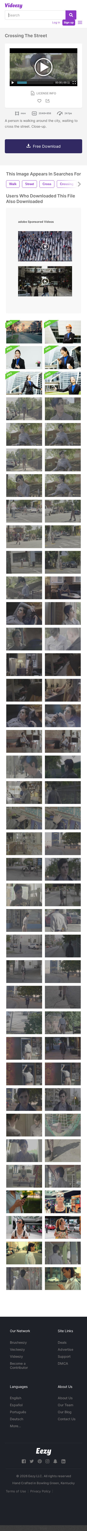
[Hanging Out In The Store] (24, 1176)
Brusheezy (18, 1342)
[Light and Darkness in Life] (63, 587)
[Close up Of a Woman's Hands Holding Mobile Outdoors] (24, 1201)
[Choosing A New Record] (24, 792)
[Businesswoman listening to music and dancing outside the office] (24, 383)
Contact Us (67, 1419)
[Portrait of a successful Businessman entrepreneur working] (63, 332)
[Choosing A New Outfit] (24, 894)
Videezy (16, 1356)
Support (64, 1356)
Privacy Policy (40, 1491)
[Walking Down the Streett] (63, 946)
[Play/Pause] (13, 82)
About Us (65, 1398)
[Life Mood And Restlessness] (24, 664)
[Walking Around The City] (24, 408)
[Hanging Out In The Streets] (24, 434)
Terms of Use (16, 1491)
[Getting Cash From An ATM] (24, 1048)
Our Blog (65, 1412)
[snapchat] (55, 1461)
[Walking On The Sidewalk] (24, 920)
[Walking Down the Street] (63, 767)
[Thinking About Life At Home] (24, 613)
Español (16, 1405)
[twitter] (31, 1461)
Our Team (65, 1405)
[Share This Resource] (48, 101)
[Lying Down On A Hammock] (63, 1125)
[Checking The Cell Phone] (24, 485)
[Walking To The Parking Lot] (63, 1022)
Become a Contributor (19, 1365)
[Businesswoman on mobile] (63, 357)
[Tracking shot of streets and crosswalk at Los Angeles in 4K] (24, 332)
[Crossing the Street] (24, 946)
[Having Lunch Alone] (24, 741)
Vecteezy (17, 1349)
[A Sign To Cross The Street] (63, 920)
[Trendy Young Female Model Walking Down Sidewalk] (24, 1278)
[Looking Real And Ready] (24, 1125)
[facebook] (24, 1461)
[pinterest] (40, 1461)
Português (18, 1412)
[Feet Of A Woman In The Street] (63, 1150)
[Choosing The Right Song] (63, 664)
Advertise (65, 1349)
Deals (62, 1342)
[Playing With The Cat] (63, 715)
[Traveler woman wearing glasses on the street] (63, 1201)
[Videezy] (13, 5)
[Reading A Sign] (24, 767)
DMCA (63, 1363)
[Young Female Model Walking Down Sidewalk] (63, 1176)
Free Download (47, 146)
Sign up (69, 22)
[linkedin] (63, 1461)
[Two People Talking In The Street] (24, 639)
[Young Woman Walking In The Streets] (63, 792)
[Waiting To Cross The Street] (63, 408)
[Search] (70, 15)
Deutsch (16, 1419)
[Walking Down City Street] (24, 1099)
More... (15, 1426)
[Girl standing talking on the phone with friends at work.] (24, 357)
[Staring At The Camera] (24, 1150)
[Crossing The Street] (24, 511)
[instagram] (47, 1461)
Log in (56, 22)
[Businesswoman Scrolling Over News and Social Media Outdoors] (63, 1278)
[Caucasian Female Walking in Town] (24, 1253)
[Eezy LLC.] (43, 1451)
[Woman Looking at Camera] (63, 1099)
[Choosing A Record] (24, 818)
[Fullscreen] (74, 82)
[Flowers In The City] (24, 1022)
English (15, 1398)
